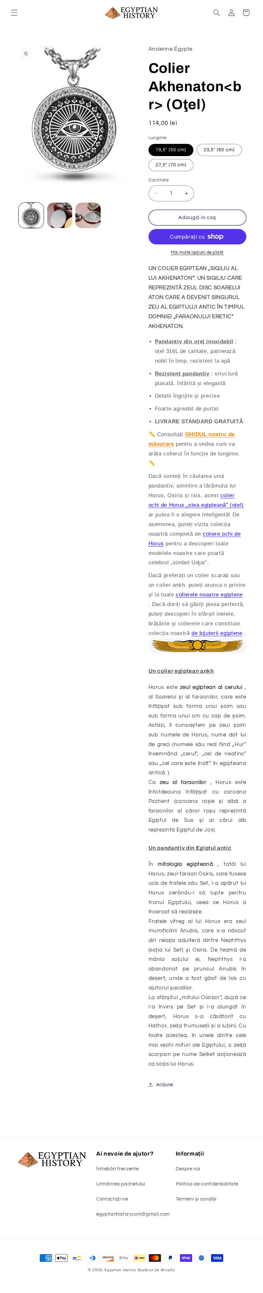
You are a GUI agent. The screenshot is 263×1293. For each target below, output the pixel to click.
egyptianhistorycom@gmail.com (133, 1214)
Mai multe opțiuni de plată (197, 253)
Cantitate (158, 180)
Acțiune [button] (164, 1084)
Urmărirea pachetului (120, 1184)
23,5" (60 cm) (219, 149)
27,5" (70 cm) (171, 165)
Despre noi (188, 1168)
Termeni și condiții (196, 1199)
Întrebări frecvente (117, 1168)
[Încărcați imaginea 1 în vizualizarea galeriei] (31, 215)
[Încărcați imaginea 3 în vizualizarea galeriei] (87, 215)
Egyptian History (120, 1270)
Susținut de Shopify (156, 1270)
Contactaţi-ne (112, 1199)
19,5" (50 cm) (171, 149)
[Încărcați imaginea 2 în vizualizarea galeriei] (59, 215)
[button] (14, 12)
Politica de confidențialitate (207, 1184)
